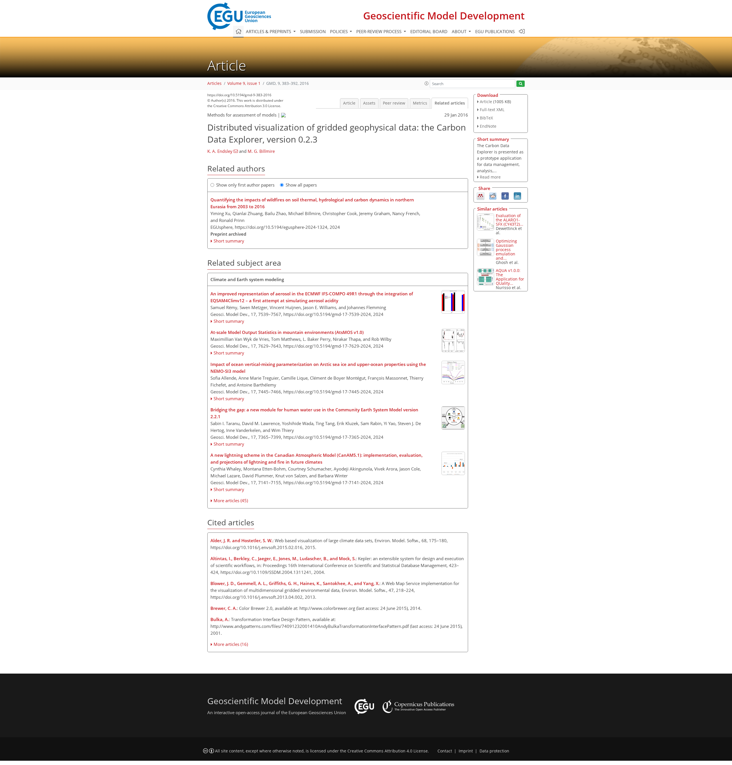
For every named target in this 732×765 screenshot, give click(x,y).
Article (349, 103)
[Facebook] (505, 196)
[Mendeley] (480, 196)
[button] (427, 83)
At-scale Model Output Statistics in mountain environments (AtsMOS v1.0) (287, 332)
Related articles (450, 103)
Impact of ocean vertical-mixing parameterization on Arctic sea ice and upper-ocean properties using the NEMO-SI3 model (318, 367)
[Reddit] (493, 196)
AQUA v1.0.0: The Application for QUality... (510, 277)
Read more (490, 177)
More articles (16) (231, 644)
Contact (444, 751)
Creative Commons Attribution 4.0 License (387, 751)
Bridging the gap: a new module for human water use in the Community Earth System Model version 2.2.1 (314, 413)
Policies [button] (339, 31)
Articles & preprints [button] (269, 31)
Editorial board (428, 31)
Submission (313, 31)
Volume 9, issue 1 (243, 83)
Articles (214, 83)
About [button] (460, 31)
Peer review (394, 103)
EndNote (488, 126)
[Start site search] (520, 84)
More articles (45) (231, 500)
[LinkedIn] (517, 196)
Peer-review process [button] (379, 31)
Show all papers (301, 185)
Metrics (420, 103)
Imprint (466, 751)
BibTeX (486, 118)
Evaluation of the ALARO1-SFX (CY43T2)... (509, 220)
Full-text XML (492, 109)
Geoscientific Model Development (444, 15)
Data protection (494, 751)
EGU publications (495, 31)
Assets (369, 103)
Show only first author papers (245, 185)
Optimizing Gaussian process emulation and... (506, 249)
